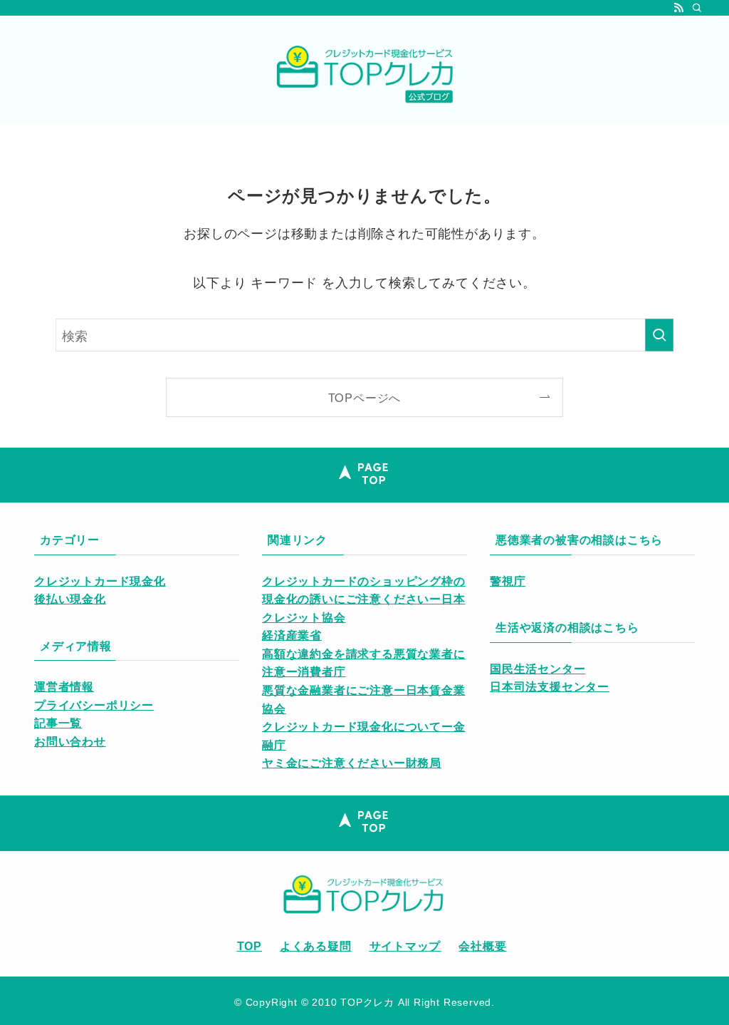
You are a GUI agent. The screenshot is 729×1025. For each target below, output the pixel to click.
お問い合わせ (70, 742)
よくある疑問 (316, 946)
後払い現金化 (70, 599)
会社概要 (482, 946)
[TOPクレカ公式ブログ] (364, 73)
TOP (249, 946)
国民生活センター (537, 669)
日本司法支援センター (549, 687)
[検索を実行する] (659, 335)
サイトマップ (405, 946)
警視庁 (507, 581)
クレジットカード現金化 (100, 581)
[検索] (697, 8)
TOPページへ (365, 397)
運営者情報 (64, 687)
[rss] (678, 8)
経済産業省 (292, 635)
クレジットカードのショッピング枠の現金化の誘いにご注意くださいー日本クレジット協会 (364, 599)
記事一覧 (58, 723)
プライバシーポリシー (94, 705)
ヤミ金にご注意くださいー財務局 (351, 763)
